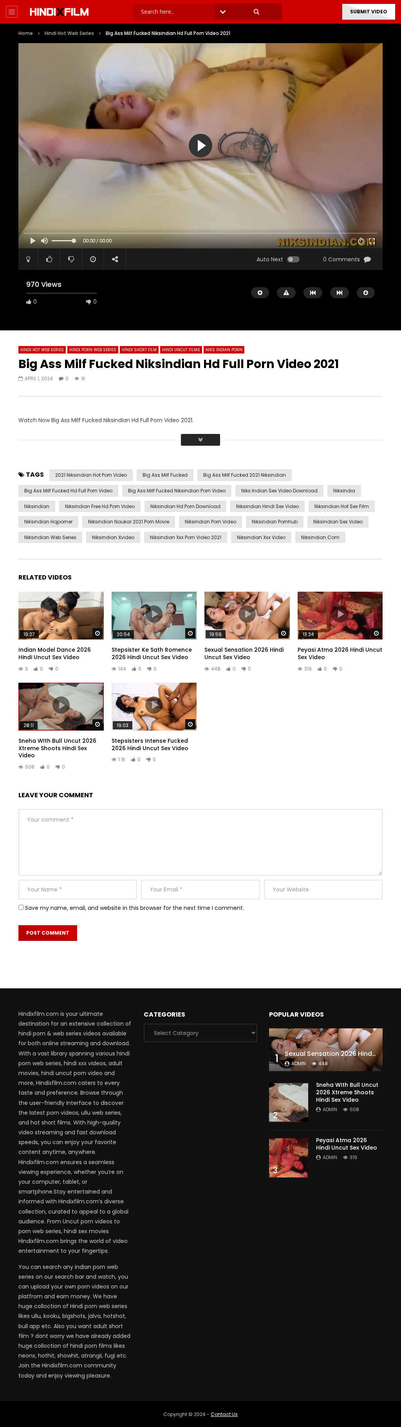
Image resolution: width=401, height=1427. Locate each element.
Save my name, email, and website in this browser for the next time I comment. (134, 908)
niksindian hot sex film (341, 506)
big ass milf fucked (165, 475)
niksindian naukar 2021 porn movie (128, 521)
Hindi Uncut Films (181, 350)
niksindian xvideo (113, 537)
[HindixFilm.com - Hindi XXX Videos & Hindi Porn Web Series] (59, 12)
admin (298, 1063)
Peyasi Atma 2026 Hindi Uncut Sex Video (340, 653)
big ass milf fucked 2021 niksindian (244, 475)
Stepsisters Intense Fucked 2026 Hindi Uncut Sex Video (150, 744)
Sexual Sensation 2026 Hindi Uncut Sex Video (244, 653)
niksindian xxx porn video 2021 (185, 537)
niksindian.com (320, 537)
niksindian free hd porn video (100, 506)
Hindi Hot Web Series (69, 33)
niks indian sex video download (279, 490)
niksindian (36, 506)
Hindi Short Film (139, 350)
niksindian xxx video (261, 537)
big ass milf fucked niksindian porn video (177, 490)
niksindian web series (50, 537)
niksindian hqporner (48, 521)
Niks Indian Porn (224, 350)
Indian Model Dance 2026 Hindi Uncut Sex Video (54, 653)
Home (25, 33)
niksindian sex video (338, 521)
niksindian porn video (210, 521)
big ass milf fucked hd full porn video (68, 490)
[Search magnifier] (256, 12)
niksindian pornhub (275, 521)
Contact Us (224, 1414)
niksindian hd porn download (185, 506)
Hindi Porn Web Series (92, 350)
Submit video (368, 11)
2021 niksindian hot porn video (91, 475)
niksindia (344, 490)
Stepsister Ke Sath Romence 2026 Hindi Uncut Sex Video (152, 653)
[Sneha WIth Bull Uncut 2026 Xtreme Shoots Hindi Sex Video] (288, 1102)
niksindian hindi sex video (267, 506)
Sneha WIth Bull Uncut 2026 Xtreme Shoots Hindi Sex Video (57, 748)
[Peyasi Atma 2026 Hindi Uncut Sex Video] (288, 1157)
